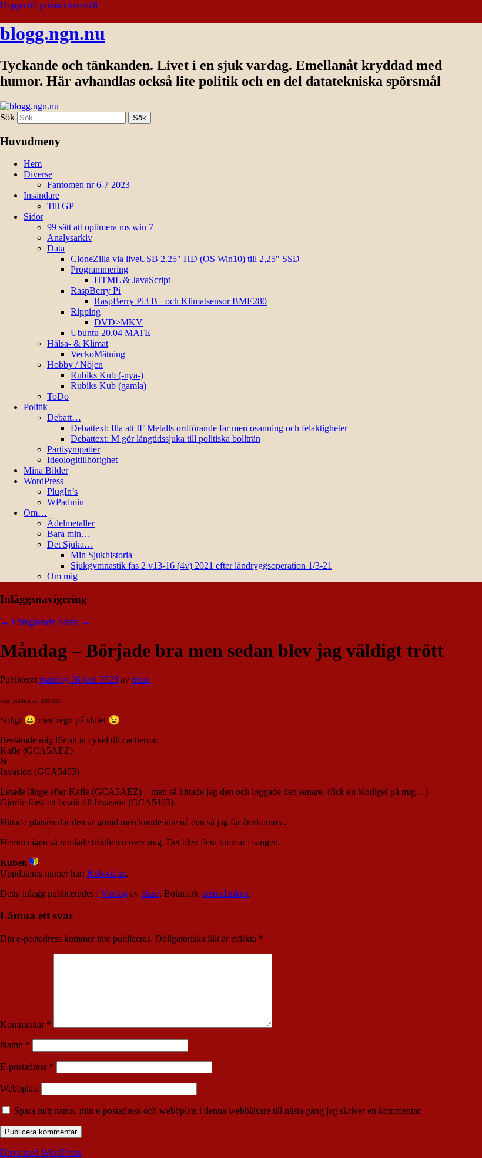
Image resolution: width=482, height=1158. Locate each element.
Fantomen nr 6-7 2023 (88, 185)
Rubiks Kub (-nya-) (107, 375)
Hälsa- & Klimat (77, 343)
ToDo (58, 396)
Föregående (27, 622)
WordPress (43, 481)
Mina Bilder (46, 470)
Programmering (99, 269)
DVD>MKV (118, 322)
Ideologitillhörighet (82, 460)
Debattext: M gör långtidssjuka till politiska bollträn (165, 439)
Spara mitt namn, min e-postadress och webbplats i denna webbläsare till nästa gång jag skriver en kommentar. (218, 1111)
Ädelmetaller (71, 523)
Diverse (38, 174)
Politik (36, 407)
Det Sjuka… (70, 544)
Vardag (114, 893)
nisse (141, 679)
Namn (15, 1045)
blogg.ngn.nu (52, 33)
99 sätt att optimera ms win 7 (100, 227)
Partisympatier (73, 449)
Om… (35, 513)
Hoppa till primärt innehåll (49, 5)
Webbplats (19, 1088)
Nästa (74, 622)
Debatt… (64, 417)
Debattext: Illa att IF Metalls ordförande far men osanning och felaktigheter (209, 428)
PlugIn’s (62, 491)
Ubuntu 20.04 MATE (110, 333)
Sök (7, 117)
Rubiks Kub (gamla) (108, 386)
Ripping (86, 312)
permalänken (225, 893)
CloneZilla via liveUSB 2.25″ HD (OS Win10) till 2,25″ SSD (185, 259)
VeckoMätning (98, 354)
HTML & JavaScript (132, 280)
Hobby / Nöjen (75, 365)
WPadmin (65, 502)
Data (56, 248)
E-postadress (27, 1067)
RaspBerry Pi (95, 291)
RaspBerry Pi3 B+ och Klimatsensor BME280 (180, 301)
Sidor (33, 216)
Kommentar (25, 1024)
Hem (33, 164)
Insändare (41, 195)
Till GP (60, 206)
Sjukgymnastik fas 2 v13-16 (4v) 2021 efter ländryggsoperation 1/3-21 (201, 565)
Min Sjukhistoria (101, 555)
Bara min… (69, 534)
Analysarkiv (69, 238)
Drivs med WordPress (40, 1152)
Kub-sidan (106, 873)
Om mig (62, 576)
